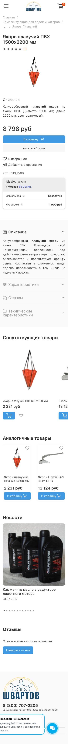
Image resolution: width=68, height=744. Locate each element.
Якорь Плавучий (24, 26)
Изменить (25, 186)
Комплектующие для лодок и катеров (31, 22)
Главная (9, 17)
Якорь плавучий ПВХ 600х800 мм (25, 401)
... (5, 26)
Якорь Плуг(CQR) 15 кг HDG (51, 479)
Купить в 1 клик (34, 148)
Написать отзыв (18, 650)
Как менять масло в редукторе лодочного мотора (29, 591)
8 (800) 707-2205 (20, 705)
